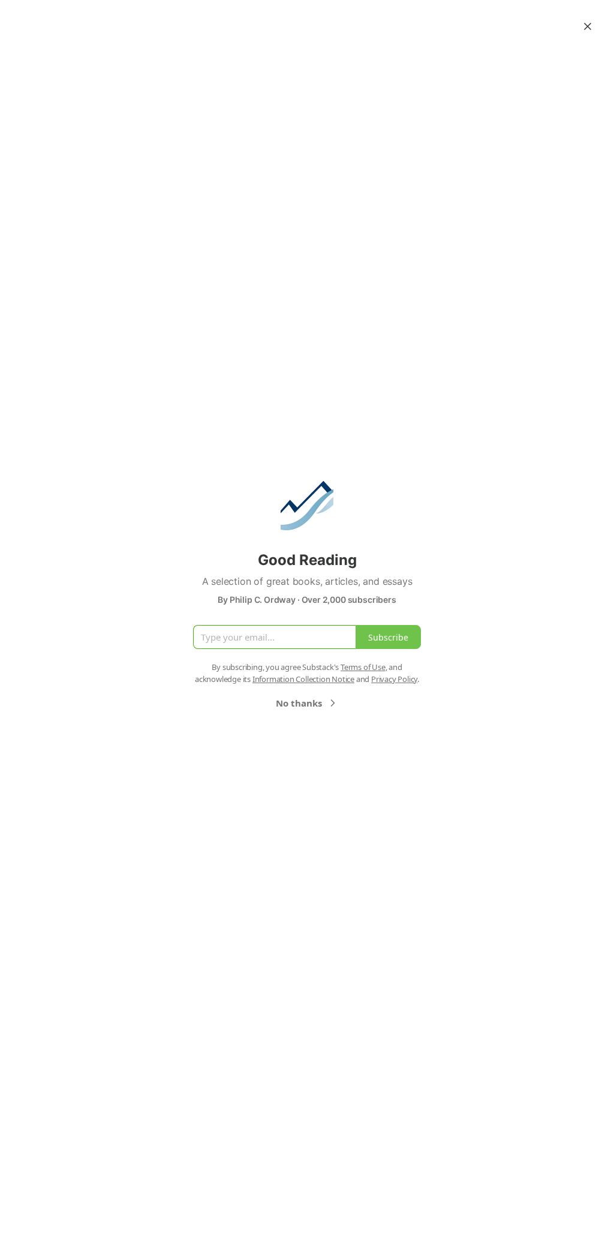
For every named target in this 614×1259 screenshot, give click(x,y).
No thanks (299, 703)
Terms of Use (363, 667)
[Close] (588, 26)
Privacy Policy (394, 679)
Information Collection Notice (303, 679)
